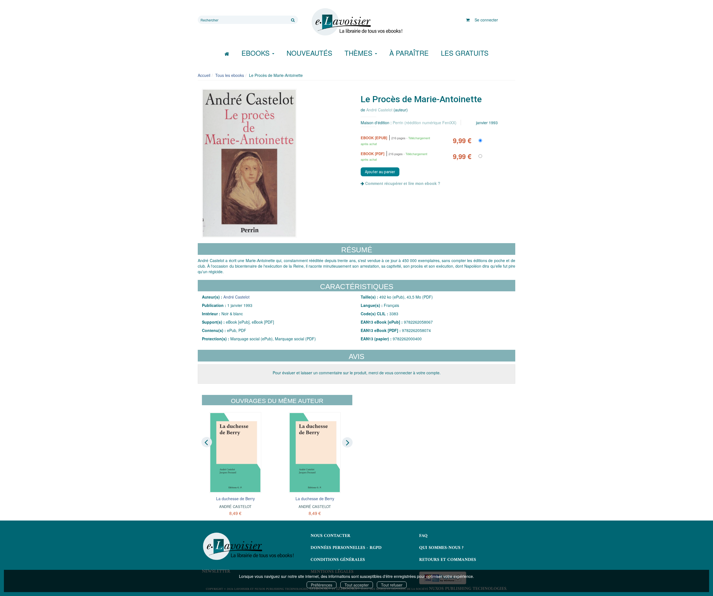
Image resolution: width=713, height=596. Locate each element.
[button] (249, 163)
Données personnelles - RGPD (346, 548)
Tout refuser (391, 585)
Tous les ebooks (229, 75)
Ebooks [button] (256, 53)
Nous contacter (330, 536)
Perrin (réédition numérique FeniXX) (424, 122)
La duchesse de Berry (235, 498)
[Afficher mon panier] (468, 20)
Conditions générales (338, 560)
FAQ (423, 536)
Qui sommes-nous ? (441, 548)
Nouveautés (309, 53)
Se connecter (486, 20)
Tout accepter (357, 585)
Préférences (321, 585)
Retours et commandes (447, 560)
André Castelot (379, 110)
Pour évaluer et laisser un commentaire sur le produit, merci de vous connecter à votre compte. (357, 372)
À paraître (409, 53)
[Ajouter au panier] (380, 171)
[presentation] (206, 442)
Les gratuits (465, 53)
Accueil (204, 75)
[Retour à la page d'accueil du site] (356, 22)
